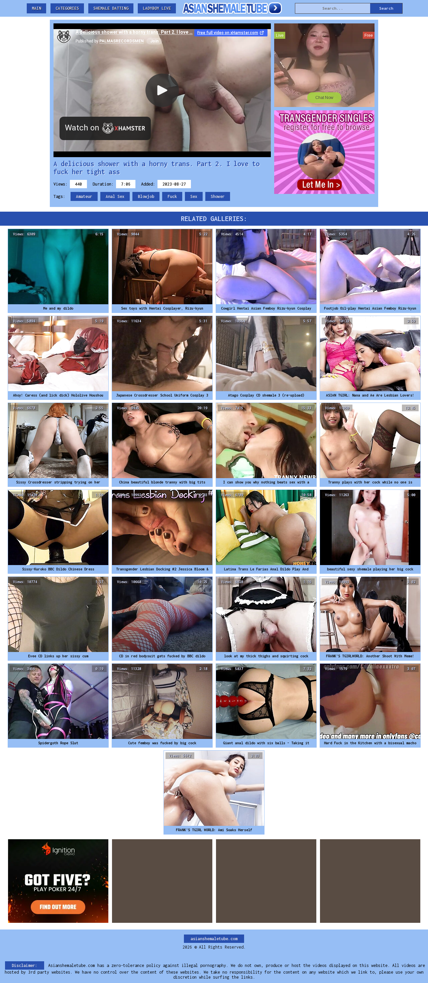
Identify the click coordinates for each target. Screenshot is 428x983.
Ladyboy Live (157, 8)
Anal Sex (115, 196)
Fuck (172, 196)
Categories (67, 8)
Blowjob (146, 196)
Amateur (84, 196)
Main (36, 8)
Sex (193, 196)
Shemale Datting (110, 8)
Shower (218, 196)
